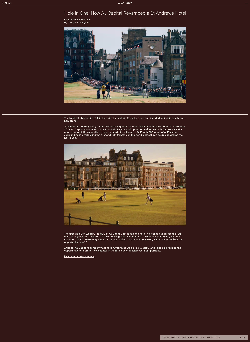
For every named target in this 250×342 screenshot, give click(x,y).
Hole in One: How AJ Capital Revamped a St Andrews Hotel (125, 13)
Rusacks (132, 118)
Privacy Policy (214, 337)
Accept (242, 337)
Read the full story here (78, 256)
